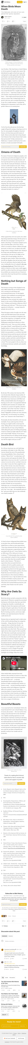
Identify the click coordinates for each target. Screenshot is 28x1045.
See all (4, 1014)
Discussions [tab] (12, 977)
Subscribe (19, 2)
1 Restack (14, 916)
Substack (7, 1042)
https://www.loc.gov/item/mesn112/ (16, 848)
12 (9, 570)
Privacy (15, 1033)
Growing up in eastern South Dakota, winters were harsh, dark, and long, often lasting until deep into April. (10, 996)
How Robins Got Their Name (9, 993)
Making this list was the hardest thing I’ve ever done (10, 985)
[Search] (25, 977)
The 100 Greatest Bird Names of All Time (10, 982)
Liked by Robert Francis (10, 951)
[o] (14, 116)
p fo (5, 962)
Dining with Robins (6, 1004)
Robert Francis (8, 16)
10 (13, 493)
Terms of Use (21, 907)
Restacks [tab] (11, 936)
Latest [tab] (6, 977)
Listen (24, 17)
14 (17, 648)
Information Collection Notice (15, 909)
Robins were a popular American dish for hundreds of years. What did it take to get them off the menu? (10, 1006)
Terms (19, 1033)
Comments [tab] (4, 936)
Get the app (21, 1038)
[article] (14, 986)
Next (23, 926)
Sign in (25, 2)
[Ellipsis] (26, 949)
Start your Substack (10, 1038)
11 (7, 554)
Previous (6, 926)
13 (17, 580)
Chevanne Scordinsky (9, 949)
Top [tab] (3, 977)
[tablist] (7, 936)
